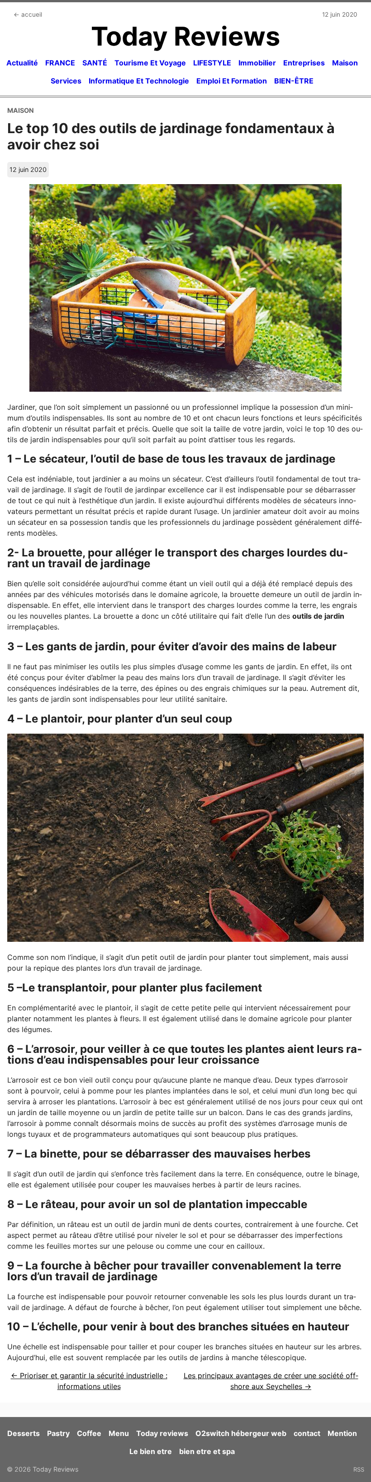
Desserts (23, 1433)
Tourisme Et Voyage (150, 62)
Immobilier (257, 62)
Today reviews (162, 1433)
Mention (342, 1433)
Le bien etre (150, 1451)
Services (66, 80)
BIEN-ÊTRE (294, 80)
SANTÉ (94, 62)
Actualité (22, 62)
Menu (119, 1433)
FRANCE (60, 62)
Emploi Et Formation (231, 80)
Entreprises (304, 62)
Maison (345, 62)
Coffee (89, 1433)
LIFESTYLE (212, 62)
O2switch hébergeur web (240, 1433)
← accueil (28, 14)
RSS (358, 1469)
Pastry (58, 1433)
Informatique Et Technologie (139, 80)
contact (307, 1433)
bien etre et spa (207, 1451)
